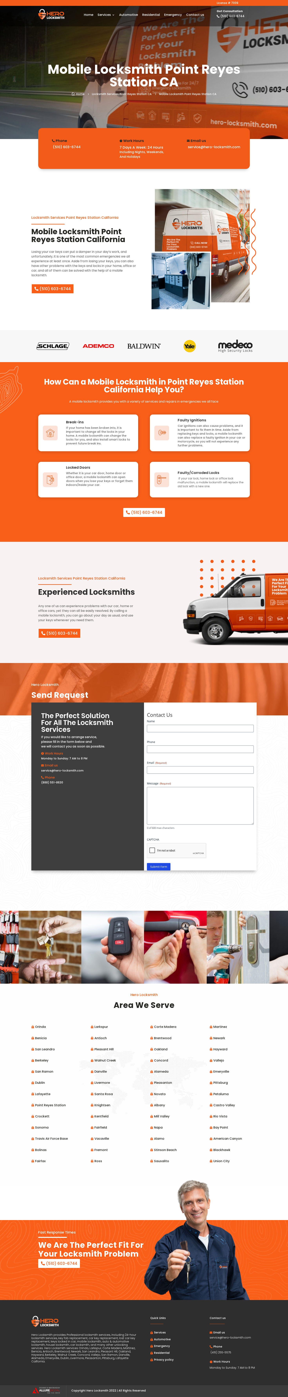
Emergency (173, 15)
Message (159, 783)
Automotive (128, 15)
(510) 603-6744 (55, 289)
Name (151, 721)
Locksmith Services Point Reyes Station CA (122, 94)
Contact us (195, 15)
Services (104, 15)
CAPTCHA (153, 839)
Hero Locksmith (97, 1391)
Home (88, 15)
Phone (151, 742)
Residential (151, 15)
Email (157, 762)
